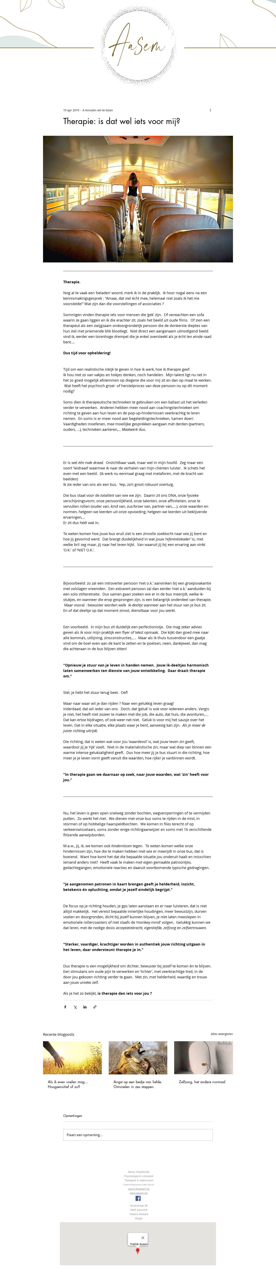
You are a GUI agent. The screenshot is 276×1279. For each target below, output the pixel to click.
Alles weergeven (222, 1034)
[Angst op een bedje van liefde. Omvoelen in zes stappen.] (138, 1057)
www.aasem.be (138, 1193)
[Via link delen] (95, 1007)
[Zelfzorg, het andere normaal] (203, 1057)
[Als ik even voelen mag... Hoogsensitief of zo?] (72, 1057)
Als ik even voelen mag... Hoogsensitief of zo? (68, 1084)
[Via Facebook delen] (65, 1007)
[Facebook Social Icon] (138, 1198)
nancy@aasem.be (138, 1188)
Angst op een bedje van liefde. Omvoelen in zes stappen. (138, 1084)
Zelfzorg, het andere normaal (202, 1081)
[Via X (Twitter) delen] (75, 1007)
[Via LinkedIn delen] (85, 1007)
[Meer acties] (210, 110)
